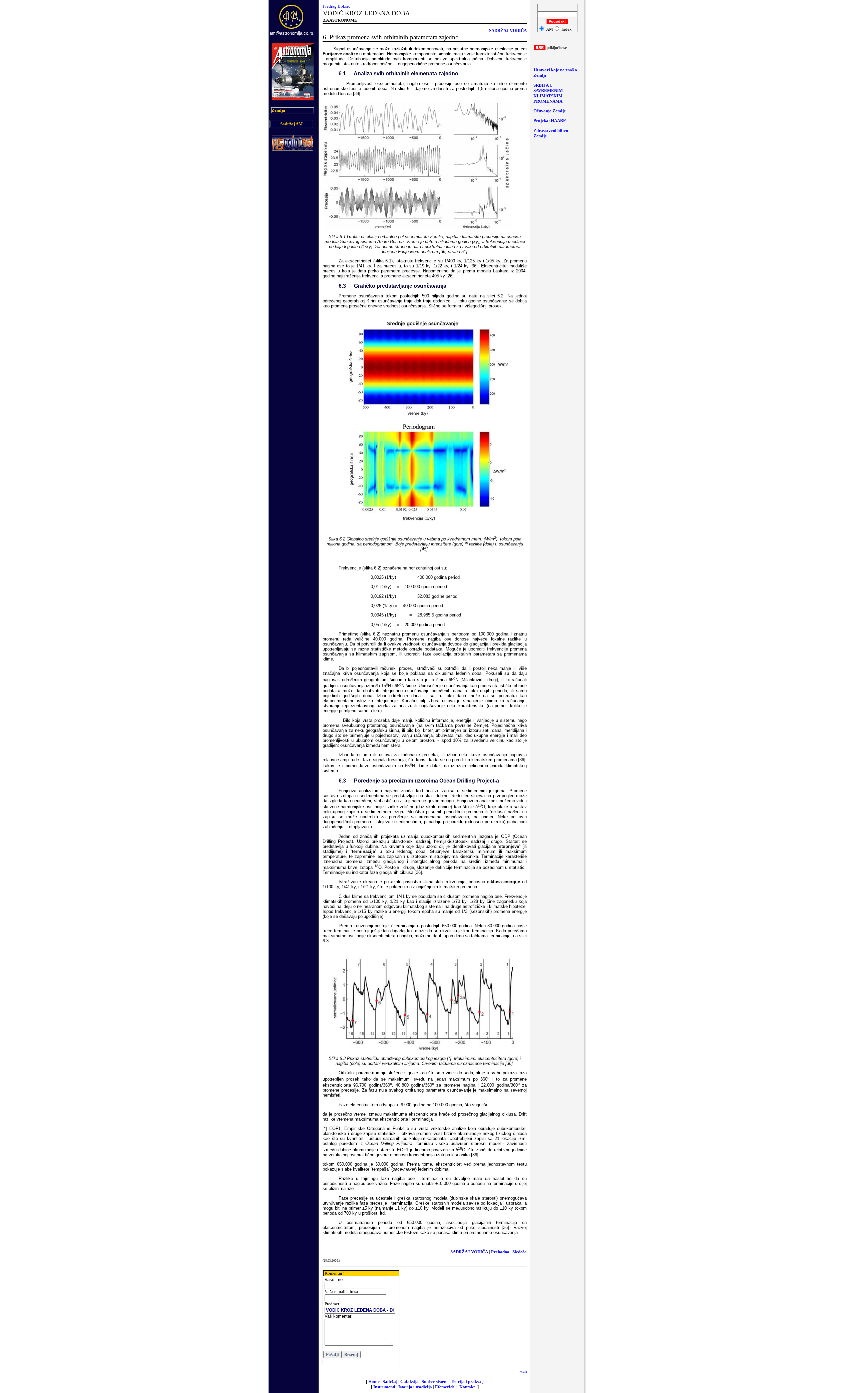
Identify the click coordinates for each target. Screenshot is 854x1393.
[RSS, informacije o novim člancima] (540, 48)
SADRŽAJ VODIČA (508, 30)
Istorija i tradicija (415, 1386)
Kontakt (467, 1386)
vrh (523, 1371)
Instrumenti (384, 1386)
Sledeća (519, 1251)
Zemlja (278, 110)
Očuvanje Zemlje (549, 110)
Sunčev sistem (435, 1381)
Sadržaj (390, 1381)
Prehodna (500, 1251)
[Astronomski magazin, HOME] (291, 29)
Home (374, 1381)
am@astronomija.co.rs (291, 33)
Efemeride (445, 1386)
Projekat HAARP (549, 120)
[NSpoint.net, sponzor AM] (292, 148)
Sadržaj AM (291, 123)
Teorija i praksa (466, 1381)
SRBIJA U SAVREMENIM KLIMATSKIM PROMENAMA (548, 93)
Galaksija (409, 1381)
